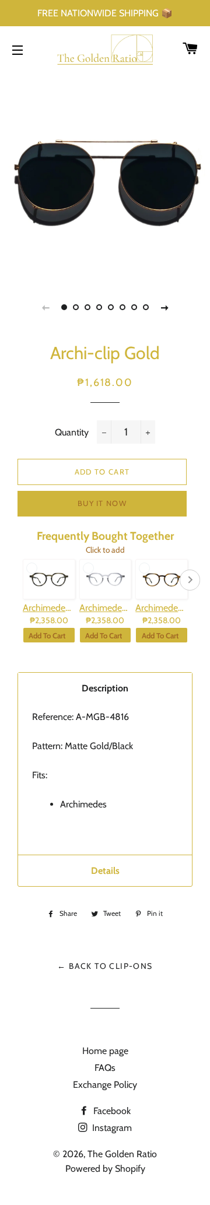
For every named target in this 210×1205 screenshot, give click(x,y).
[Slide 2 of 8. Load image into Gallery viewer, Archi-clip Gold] (76, 307)
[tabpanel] (105, 175)
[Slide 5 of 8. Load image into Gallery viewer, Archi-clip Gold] (111, 307)
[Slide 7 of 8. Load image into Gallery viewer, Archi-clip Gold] (134, 307)
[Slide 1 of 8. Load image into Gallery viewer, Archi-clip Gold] (64, 307)
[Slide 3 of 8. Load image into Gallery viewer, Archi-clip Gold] (87, 307)
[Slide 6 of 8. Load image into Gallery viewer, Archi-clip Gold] (122, 307)
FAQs (105, 1067)
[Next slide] (164, 307)
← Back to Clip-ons (104, 966)
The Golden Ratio (122, 1154)
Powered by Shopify (105, 1168)
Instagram (111, 1127)
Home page (105, 1050)
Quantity (72, 432)
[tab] (105, 688)
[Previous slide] (45, 307)
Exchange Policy (105, 1084)
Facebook (111, 1110)
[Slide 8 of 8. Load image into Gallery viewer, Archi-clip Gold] (146, 307)
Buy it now (102, 503)
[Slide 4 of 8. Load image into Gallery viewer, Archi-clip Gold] (99, 307)
